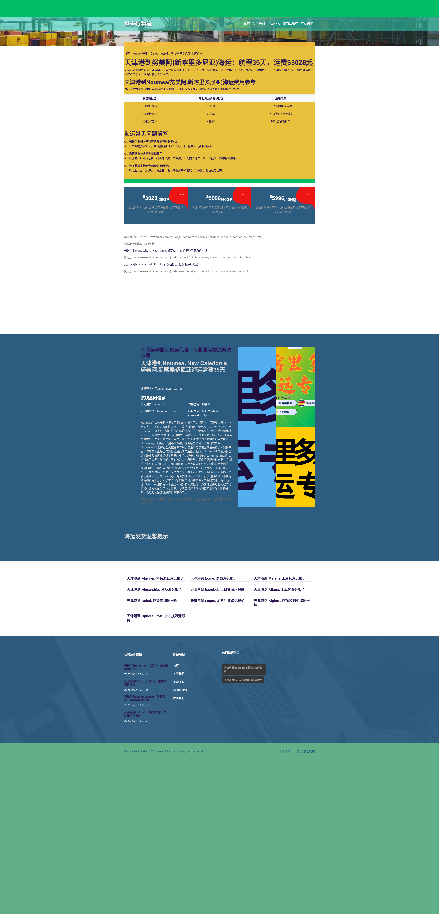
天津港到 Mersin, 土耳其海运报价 (280, 578)
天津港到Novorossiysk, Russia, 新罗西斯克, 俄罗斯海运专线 (161, 264)
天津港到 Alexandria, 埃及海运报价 (154, 589)
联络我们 (307, 24)
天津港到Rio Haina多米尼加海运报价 (243, 669)
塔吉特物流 (138, 24)
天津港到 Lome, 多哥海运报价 (213, 578)
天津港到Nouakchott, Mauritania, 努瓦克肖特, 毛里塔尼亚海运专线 (165, 250)
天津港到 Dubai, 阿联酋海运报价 (152, 601)
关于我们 (259, 24)
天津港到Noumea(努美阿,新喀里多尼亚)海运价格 (172, 53)
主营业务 (274, 24)
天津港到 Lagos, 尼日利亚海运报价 (217, 601)
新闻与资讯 (290, 24)
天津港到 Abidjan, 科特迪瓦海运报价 (155, 578)
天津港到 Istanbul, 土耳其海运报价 (217, 589)
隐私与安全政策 (305, 751)
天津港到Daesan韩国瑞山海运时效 (243, 680)
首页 (247, 24)
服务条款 (284, 751)
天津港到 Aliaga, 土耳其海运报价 (279, 589)
